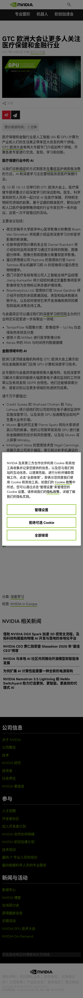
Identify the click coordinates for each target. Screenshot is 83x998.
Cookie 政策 (63, 482)
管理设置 (41, 510)
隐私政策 (53, 492)
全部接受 (41, 535)
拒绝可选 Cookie (41, 522)
